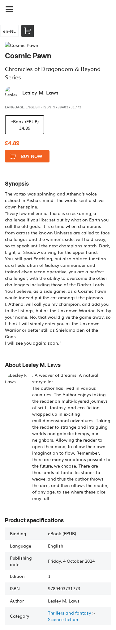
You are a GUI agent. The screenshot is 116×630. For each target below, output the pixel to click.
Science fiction (63, 619)
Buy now (31, 156)
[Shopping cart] (27, 31)
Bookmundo (50, 9)
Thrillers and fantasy (69, 613)
